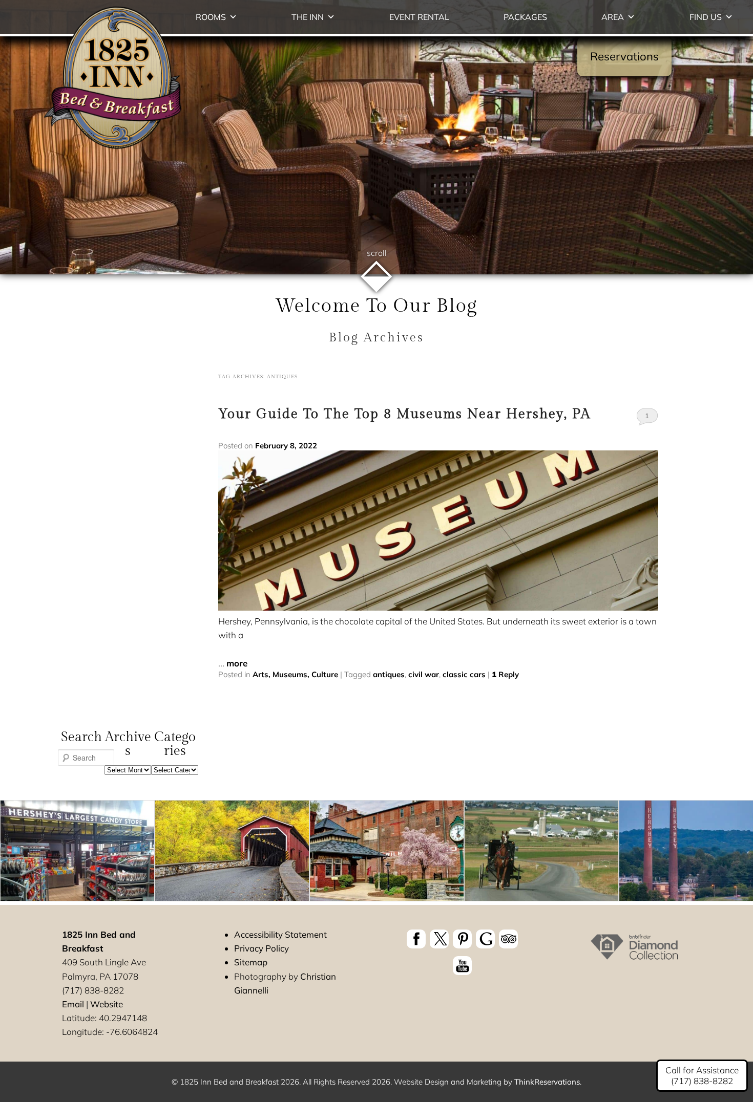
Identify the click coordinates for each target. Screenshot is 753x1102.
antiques (389, 674)
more (236, 663)
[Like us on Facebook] (416, 939)
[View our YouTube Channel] (462, 965)
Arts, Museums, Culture (295, 674)
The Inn (307, 17)
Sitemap (250, 962)
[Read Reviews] (508, 939)
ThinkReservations (547, 1082)
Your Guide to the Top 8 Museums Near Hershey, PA (404, 414)
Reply (505, 674)
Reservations (624, 56)
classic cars (464, 674)
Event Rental (419, 17)
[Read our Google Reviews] (485, 939)
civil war (423, 674)
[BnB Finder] (634, 958)
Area (612, 17)
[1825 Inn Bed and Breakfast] (113, 149)
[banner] (462, 954)
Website (106, 1004)
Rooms (211, 17)
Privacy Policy (261, 948)
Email (73, 1004)
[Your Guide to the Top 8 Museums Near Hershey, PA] (438, 607)
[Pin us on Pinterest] (462, 939)
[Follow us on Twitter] (439, 939)
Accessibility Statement (280, 934)
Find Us (705, 17)
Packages (525, 17)
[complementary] (376, 852)
